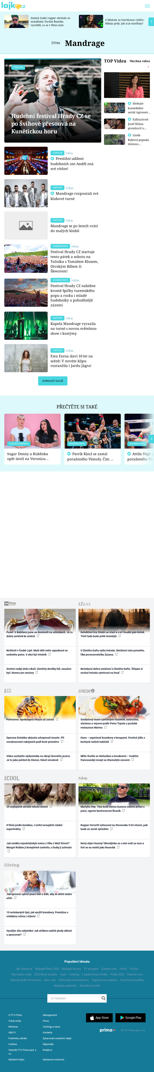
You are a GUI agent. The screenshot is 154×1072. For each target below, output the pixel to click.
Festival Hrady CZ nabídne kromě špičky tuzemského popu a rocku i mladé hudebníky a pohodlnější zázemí (73, 295)
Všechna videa (140, 61)
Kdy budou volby (21, 974)
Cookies (12, 1044)
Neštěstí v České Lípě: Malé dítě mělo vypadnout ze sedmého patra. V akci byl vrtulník (37, 652)
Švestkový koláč (90, 985)
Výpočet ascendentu (104, 980)
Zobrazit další (52, 381)
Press (46, 1020)
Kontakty (47, 1032)
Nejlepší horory (71, 969)
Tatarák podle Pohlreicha (25, 980)
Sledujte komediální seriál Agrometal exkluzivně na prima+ (139, 112)
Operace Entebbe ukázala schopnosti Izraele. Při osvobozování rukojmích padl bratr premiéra (35, 739)
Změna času (109, 969)
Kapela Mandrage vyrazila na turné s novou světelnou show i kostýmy (74, 328)
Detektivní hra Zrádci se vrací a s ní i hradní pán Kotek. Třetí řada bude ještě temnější (113, 634)
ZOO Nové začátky (45, 974)
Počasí (134, 969)
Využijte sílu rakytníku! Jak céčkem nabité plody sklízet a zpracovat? (39, 932)
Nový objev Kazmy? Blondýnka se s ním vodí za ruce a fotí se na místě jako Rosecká (112, 845)
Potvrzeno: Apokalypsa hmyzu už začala (30, 719)
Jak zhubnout (24, 969)
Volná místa (14, 1020)
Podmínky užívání (17, 1038)
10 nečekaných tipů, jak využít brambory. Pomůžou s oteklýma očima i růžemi (37, 914)
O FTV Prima (15, 1015)
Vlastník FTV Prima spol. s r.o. (22, 1052)
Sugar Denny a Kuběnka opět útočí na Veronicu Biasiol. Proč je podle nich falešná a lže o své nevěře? (29, 456)
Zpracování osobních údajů (57, 1038)
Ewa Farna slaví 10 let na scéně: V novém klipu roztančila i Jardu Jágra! (72, 361)
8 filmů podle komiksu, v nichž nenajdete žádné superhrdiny (34, 827)
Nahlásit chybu (16, 1059)
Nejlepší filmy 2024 (47, 969)
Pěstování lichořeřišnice (74, 980)
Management (50, 1015)
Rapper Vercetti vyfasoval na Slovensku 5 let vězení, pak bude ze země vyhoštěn (114, 827)
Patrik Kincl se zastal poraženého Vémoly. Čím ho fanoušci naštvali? (91, 456)
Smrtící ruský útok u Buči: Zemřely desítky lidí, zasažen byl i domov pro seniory (38, 670)
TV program (91, 969)
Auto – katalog (69, 974)
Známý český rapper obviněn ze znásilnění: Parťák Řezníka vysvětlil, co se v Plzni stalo (50, 21)
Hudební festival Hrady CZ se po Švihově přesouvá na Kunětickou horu (51, 123)
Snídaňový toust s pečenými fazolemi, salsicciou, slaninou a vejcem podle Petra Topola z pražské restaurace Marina (110, 723)
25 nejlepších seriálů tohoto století (27, 806)
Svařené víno (135, 974)
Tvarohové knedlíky (132, 980)
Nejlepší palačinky (65, 985)
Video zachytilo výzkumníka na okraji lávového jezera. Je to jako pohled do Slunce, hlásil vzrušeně (38, 758)
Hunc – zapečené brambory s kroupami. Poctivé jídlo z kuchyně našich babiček (113, 739)
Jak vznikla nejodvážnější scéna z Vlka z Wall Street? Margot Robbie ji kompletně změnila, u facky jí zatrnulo (39, 845)
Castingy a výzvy (51, 1026)
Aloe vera (50, 980)
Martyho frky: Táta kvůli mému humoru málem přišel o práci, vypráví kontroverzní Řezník (113, 808)
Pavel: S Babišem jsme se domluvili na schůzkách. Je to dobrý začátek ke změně (39, 634)
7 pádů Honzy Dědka (94, 974)
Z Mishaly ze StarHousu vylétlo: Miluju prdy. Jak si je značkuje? (124, 21)
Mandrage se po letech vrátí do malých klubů (74, 228)
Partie (123, 969)
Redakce (47, 1050)
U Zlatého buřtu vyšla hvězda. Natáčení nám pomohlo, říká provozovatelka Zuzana (113, 652)
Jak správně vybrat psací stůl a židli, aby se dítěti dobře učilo (39, 896)
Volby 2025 (117, 974)
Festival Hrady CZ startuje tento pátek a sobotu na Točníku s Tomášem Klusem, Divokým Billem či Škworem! (74, 261)
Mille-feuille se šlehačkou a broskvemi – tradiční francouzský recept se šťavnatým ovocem (109, 758)
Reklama (13, 1026)
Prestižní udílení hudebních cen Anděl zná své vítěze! (72, 163)
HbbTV (12, 1032)
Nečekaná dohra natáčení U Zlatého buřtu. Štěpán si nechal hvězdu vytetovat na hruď (112, 670)
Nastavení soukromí (53, 1059)
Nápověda (48, 1044)
